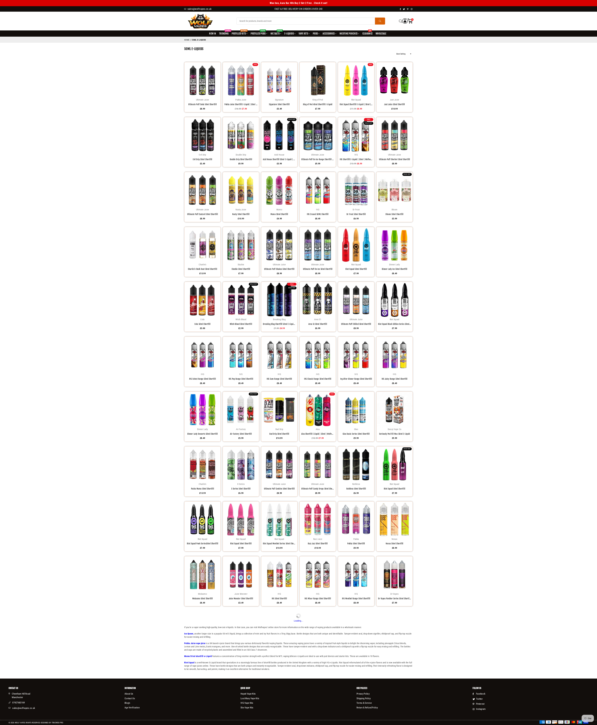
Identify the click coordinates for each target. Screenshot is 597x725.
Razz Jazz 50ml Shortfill (318, 543)
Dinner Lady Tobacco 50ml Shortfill (356, 653)
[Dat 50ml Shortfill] (202, 629)
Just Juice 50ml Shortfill (394, 104)
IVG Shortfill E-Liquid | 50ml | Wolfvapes (356, 159)
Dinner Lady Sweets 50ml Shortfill (240, 708)
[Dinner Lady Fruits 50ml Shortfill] (202, 684)
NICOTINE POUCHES (348, 33)
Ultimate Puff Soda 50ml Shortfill (202, 104)
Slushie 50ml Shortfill (241, 269)
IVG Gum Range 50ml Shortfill (279, 379)
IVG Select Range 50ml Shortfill (202, 379)
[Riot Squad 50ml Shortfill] (356, 245)
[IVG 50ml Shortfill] (279, 574)
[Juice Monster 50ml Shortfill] (241, 574)
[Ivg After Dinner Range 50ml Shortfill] (356, 355)
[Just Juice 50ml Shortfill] (394, 80)
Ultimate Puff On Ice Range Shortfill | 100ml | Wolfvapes (317, 159)
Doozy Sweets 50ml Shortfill (279, 653)
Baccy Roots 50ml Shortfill (394, 653)
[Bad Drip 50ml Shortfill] (279, 410)
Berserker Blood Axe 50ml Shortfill (394, 708)
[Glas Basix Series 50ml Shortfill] (356, 410)
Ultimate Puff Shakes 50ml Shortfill (279, 269)
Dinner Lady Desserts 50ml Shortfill (202, 434)
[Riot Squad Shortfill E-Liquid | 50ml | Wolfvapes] (356, 80)
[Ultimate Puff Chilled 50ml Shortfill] (356, 300)
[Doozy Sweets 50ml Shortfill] (279, 629)
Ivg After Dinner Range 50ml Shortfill (356, 379)
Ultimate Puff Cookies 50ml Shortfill (279, 488)
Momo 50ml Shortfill (279, 214)
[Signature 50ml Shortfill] (279, 80)
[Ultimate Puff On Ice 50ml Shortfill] (318, 245)
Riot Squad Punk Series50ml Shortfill (202, 543)
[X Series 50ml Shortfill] (241, 465)
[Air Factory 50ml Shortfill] (241, 410)
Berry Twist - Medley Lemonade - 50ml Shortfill (356, 708)
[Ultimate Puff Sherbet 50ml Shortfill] (394, 135)
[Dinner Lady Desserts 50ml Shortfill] (202, 410)
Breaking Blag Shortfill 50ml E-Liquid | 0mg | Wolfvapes (279, 324)
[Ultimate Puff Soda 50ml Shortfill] (202, 80)
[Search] (400, 21)
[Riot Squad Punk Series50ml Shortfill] (202, 519)
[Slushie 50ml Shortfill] (241, 245)
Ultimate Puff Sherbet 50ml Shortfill (394, 159)
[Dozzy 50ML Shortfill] (318, 629)
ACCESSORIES (329, 33)
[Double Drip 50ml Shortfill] (241, 135)
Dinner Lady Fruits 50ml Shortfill (202, 708)
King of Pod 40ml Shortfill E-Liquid (317, 104)
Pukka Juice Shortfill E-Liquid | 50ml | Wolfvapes (240, 104)
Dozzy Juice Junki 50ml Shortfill (240, 653)
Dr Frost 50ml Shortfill (356, 214)
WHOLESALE (381, 33)
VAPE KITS (303, 33)
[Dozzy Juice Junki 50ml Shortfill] (241, 629)
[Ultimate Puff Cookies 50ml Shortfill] (279, 465)
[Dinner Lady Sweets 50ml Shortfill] (241, 684)
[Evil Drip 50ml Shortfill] (202, 135)
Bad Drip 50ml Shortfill (279, 434)
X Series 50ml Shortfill (241, 488)
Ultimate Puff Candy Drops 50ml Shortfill (317, 488)
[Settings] (405, 21)
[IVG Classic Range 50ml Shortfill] (318, 355)
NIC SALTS (276, 32)
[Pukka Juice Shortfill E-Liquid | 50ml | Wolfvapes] (241, 80)
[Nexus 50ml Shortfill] (394, 519)
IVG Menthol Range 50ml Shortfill (356, 598)
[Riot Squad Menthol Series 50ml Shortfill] (279, 519)
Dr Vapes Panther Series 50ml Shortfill (394, 598)
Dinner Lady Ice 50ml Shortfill (394, 269)
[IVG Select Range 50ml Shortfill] (202, 355)
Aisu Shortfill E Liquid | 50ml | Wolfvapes (317, 434)
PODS (315, 33)
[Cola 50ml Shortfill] (202, 300)
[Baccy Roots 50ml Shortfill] (394, 629)
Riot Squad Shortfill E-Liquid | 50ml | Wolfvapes (356, 104)
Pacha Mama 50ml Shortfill (202, 488)
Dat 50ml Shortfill (202, 653)
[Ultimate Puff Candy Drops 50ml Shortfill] (318, 465)
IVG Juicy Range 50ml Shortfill (394, 379)
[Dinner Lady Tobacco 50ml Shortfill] (356, 629)
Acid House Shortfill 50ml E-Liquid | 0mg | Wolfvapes (279, 159)
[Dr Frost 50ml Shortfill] (356, 190)
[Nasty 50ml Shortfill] (241, 190)
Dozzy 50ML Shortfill (317, 653)
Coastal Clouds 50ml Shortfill (279, 708)
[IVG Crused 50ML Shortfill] (318, 190)
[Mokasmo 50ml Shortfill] (202, 574)
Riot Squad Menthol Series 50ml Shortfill (279, 543)
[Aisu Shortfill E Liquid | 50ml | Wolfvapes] (318, 410)
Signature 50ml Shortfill (279, 104)
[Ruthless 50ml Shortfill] (356, 465)
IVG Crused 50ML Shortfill (318, 214)
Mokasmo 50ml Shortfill (202, 598)
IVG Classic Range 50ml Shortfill (317, 379)
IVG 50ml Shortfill (279, 598)
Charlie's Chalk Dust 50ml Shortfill (202, 269)
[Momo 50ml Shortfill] (279, 190)
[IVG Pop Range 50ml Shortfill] (241, 355)
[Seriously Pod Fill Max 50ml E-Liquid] (394, 410)
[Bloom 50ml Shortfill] (394, 190)
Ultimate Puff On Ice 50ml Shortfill (317, 269)
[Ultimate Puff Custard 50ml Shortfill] (202, 190)
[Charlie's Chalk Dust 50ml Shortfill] (202, 245)
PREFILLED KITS (239, 32)
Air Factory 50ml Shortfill (241, 434)
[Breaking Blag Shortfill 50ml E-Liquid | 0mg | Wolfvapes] (279, 300)
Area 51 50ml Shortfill (317, 324)
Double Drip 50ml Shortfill (241, 159)
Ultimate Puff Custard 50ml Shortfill (202, 214)
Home (186, 40)
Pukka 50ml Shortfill (356, 543)
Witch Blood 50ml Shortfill (241, 324)
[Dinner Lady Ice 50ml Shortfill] (394, 245)
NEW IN (212, 33)
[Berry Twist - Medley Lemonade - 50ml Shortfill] (356, 684)
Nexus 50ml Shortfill (394, 543)
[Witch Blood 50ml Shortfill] (241, 300)
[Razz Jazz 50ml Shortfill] (318, 519)
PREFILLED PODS (258, 32)
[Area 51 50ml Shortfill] (318, 300)
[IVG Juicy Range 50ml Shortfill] (394, 355)
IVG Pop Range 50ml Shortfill (241, 379)
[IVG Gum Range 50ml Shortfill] (279, 355)
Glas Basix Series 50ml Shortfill (356, 434)
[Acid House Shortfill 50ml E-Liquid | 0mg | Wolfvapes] (279, 135)
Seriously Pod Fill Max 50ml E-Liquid (394, 434)
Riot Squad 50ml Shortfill (356, 269)
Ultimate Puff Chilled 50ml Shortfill (356, 324)
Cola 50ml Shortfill (202, 324)
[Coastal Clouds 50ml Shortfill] (279, 684)
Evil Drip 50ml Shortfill (202, 159)
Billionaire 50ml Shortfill (317, 708)
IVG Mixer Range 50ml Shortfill (318, 598)
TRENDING (224, 32)
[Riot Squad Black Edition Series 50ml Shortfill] (394, 300)
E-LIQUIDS (289, 33)
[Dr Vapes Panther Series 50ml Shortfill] (394, 574)
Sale (255, 64)
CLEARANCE (367, 32)
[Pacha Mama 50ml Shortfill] (202, 465)
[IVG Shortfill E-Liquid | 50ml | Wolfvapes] (356, 135)
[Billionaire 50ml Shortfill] (318, 684)
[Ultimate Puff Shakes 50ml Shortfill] (279, 245)
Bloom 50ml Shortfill (394, 214)
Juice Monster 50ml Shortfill (241, 598)
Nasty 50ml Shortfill (240, 214)
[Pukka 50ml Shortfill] (356, 519)
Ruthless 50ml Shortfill (356, 488)
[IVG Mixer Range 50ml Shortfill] (318, 574)
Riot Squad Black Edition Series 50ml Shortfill (394, 324)
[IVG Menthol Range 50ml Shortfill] (356, 574)
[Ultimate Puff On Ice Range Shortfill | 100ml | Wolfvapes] (318, 135)
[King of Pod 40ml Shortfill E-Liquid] (318, 80)
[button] (410, 21)
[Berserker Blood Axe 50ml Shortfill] (394, 684)
